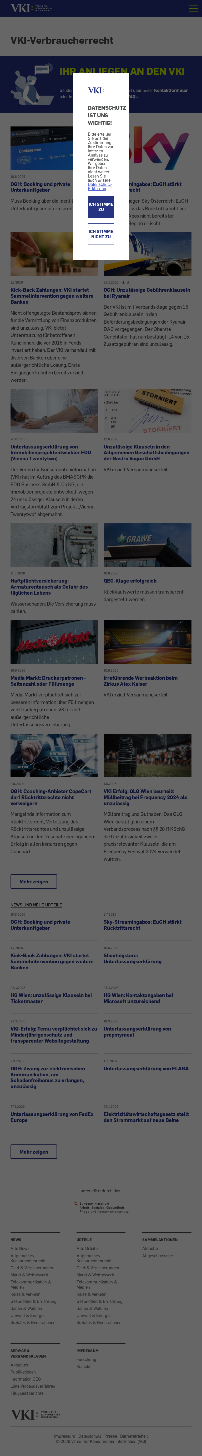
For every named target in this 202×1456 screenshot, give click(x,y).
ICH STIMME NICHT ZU (101, 234)
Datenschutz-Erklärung (100, 186)
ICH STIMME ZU (101, 207)
